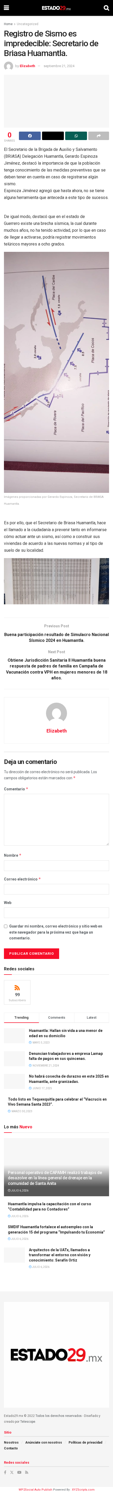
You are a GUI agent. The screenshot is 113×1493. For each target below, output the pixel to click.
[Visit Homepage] (56, 8)
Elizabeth (27, 66)
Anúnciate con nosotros (43, 1442)
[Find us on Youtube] (19, 1472)
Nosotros (11, 1442)
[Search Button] (106, 8)
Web (7, 903)
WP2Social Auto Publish (35, 1489)
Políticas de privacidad (85, 1442)
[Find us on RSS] (26, 1472)
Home (8, 24)
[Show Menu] (6, 8)
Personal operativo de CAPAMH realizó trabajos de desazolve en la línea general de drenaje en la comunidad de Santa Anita (55, 1178)
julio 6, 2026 (19, 1190)
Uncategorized (27, 24)
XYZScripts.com (83, 1489)
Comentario (16, 788)
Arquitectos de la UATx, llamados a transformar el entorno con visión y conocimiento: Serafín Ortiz (59, 1255)
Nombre (13, 855)
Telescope (27, 1422)
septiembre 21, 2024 (59, 66)
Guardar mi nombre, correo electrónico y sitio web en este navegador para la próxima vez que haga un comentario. (55, 932)
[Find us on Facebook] (5, 1472)
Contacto (11, 1448)
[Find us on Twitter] (12, 1472)
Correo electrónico (22, 879)
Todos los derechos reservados (58, 1416)
